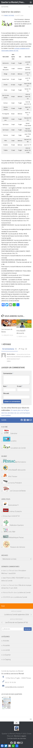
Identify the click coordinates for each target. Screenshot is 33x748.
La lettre (13, 441)
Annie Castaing (9, 15)
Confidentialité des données (16, 738)
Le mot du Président (15, 483)
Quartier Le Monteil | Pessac (13, 2)
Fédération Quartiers (16, 525)
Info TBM (12, 532)
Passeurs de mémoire (17, 547)
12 (15, 321)
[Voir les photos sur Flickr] (25, 420)
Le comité (6, 650)
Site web (6, 393)
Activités (4, 7)
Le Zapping (7, 659)
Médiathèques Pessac (16, 537)
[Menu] (30, 2)
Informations (21, 462)
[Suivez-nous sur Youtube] (27, 420)
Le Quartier (7, 655)
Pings (24, 349)
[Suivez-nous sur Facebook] (22, 420)
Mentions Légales (20, 736)
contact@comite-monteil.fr (14, 687)
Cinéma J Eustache (15, 511)
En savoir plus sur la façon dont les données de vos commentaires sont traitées (15, 412)
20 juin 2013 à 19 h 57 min (23, 354)
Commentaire (8, 373)
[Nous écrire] (30, 420)
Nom (5, 386)
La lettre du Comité (24, 592)
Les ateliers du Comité (18, 448)
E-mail (19, 386)
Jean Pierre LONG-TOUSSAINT (13, 578)
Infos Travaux (12, 476)
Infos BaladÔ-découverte (16, 470)
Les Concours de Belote (17, 491)
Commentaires (10, 349)
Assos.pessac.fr (13, 505)
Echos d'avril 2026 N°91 (11, 516)
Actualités (6, 645)
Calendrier (13, 433)
